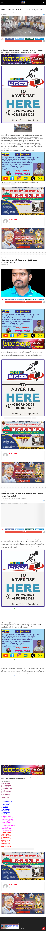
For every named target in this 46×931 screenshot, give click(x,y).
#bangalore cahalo (7, 417)
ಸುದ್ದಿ (5, 257)
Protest (33, 417)
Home (2, 257)
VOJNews (5, 928)
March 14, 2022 (4, 14)
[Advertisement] (23, 45)
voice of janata (13, 219)
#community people (16, 417)
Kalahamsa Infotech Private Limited (18, 928)
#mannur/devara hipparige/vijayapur (21, 182)
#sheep (23, 417)
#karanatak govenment (8, 182)
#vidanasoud (28, 417)
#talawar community (34, 182)
